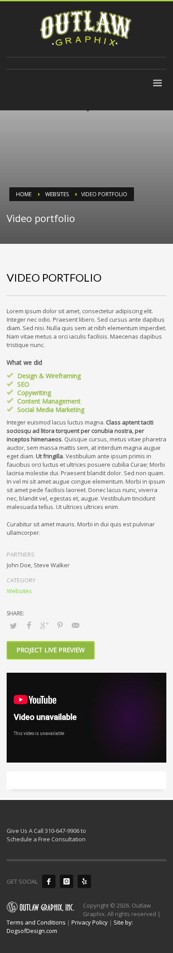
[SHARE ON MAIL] (75, 625)
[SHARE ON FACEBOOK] (28, 625)
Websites (19, 591)
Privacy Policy (89, 922)
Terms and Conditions (36, 922)
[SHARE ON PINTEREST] (60, 625)
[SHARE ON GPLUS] (44, 625)
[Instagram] (66, 881)
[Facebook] (48, 881)
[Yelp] (84, 881)
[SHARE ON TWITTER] (13, 625)
